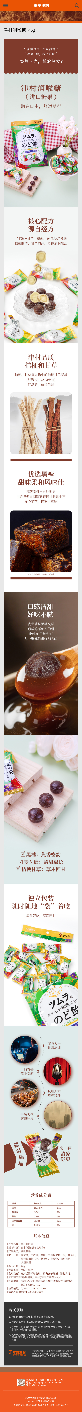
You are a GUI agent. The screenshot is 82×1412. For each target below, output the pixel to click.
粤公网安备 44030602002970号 (29, 1405)
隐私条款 (51, 1397)
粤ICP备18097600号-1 (57, 1405)
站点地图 (30, 1397)
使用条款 (41, 1397)
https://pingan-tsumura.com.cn (47, 1382)
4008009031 (44, 1385)
